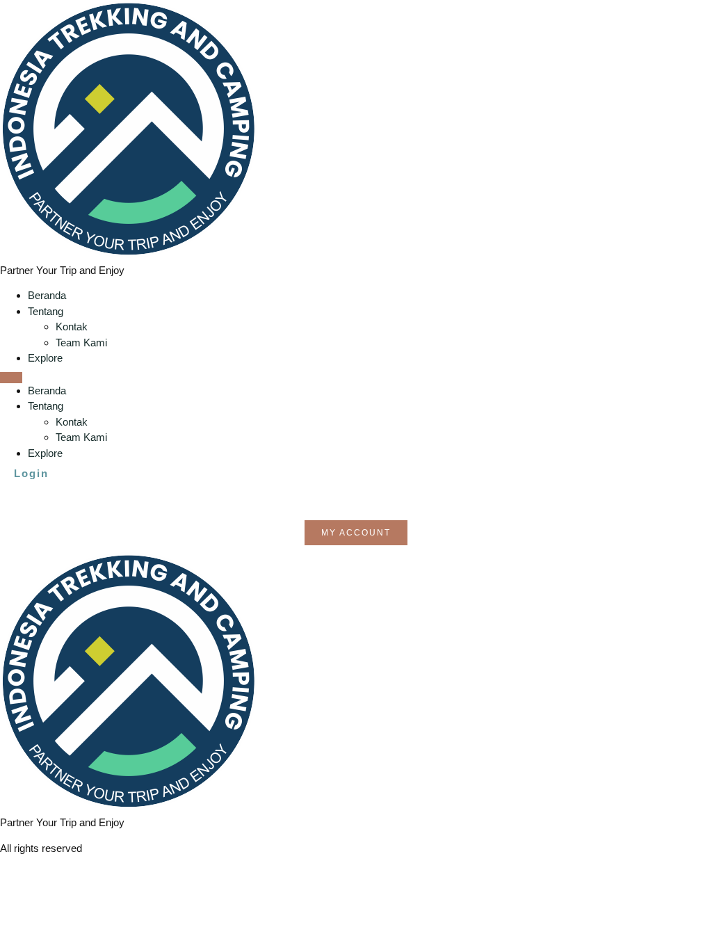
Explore (45, 358)
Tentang (45, 311)
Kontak (72, 326)
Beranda (47, 295)
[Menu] (11, 377)
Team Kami (81, 342)
